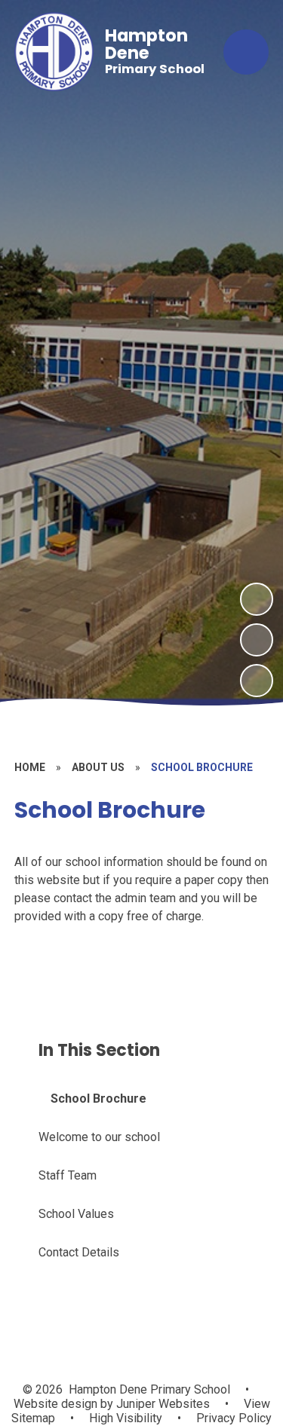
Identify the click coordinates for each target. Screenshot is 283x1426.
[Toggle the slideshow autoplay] (256, 680)
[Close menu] (246, 52)
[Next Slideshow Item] (256, 599)
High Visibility (125, 1418)
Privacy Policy (234, 1418)
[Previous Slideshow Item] (256, 639)
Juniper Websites (161, 1404)
